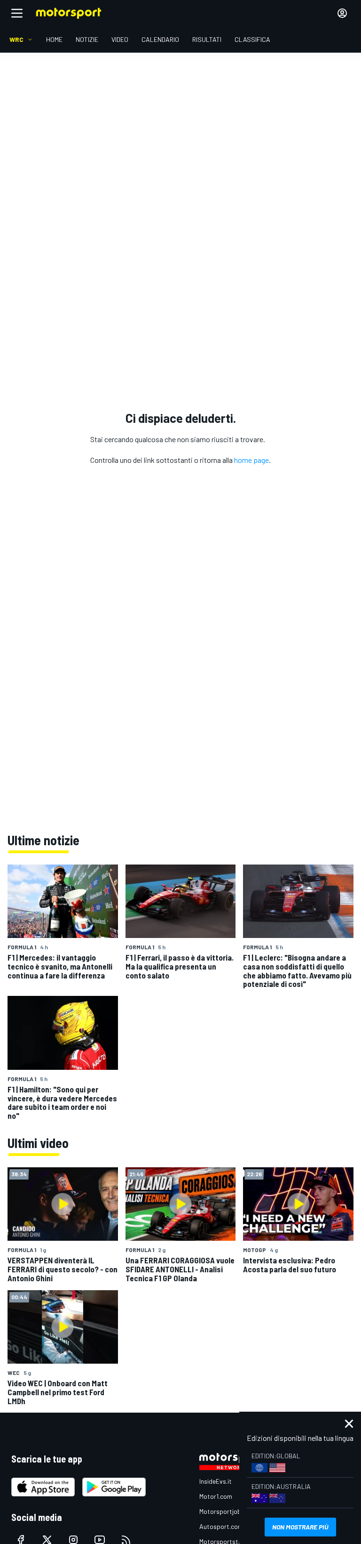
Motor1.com (215, 1496)
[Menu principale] (16, 13)
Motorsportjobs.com (228, 1511)
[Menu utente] (342, 13)
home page (251, 459)
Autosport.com (221, 1526)
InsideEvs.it (215, 1481)
